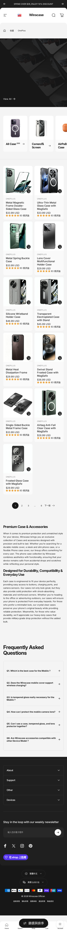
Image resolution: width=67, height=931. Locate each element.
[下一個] (62, 4)
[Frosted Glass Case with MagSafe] (18, 458)
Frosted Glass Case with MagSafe (17, 482)
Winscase (36, 15)
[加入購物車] (60, 414)
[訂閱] (58, 832)
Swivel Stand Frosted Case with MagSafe (47, 372)
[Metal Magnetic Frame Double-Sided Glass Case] (18, 180)
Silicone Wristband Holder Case (17, 315)
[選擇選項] (29, 191)
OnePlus (10, 199)
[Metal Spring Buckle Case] (18, 236)
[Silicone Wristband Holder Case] (18, 291)
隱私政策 (25, 901)
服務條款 (33, 901)
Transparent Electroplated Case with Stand (48, 317)
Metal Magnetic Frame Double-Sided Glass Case (16, 205)
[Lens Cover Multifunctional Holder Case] (49, 236)
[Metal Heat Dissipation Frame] (18, 347)
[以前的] (4, 4)
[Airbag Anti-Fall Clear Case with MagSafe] (49, 403)
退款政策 (16, 901)
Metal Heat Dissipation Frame (16, 371)
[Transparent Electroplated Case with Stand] (49, 291)
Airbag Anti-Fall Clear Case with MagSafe (46, 428)
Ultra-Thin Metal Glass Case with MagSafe (46, 205)
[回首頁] (4, 30)
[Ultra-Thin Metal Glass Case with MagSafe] (49, 180)
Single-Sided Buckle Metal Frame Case (18, 427)
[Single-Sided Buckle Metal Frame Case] (18, 403)
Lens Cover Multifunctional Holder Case (46, 261)
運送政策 (42, 901)
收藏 (12, 31)
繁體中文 (20, 15)
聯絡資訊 (50, 901)
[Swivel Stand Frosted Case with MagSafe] (49, 347)
